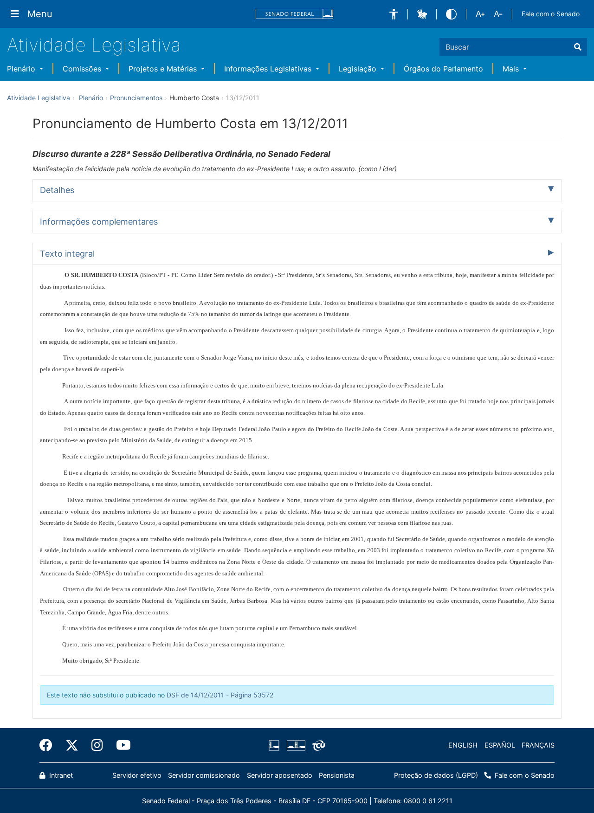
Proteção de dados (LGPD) (436, 775)
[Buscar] (577, 47)
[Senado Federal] (295, 14)
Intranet (60, 775)
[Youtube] (120, 745)
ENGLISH (463, 745)
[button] (393, 14)
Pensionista (337, 775)
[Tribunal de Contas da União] (317, 745)
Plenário (22, 68)
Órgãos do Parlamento (443, 68)
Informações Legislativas (269, 68)
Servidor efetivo (136, 775)
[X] (72, 745)
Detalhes (57, 190)
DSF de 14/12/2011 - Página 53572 (220, 695)
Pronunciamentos (136, 98)
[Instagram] (97, 745)
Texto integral (67, 253)
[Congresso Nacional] (296, 745)
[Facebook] (49, 745)
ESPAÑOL (499, 745)
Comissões (83, 68)
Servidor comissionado (204, 775)
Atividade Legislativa (94, 44)
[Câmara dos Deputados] (276, 745)
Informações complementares (99, 221)
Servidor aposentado (279, 775)
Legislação (359, 68)
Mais (512, 68)
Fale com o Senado (551, 14)
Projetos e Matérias (164, 68)
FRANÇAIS (538, 745)
